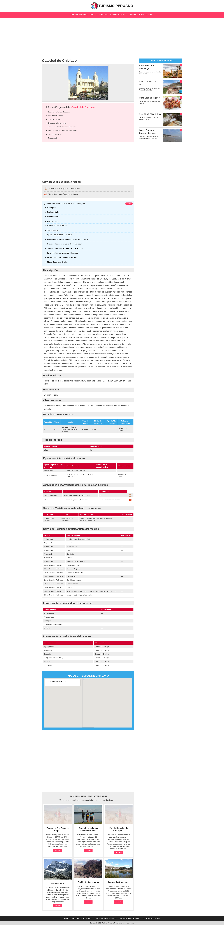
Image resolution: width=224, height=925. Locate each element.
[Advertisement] (112, 34)
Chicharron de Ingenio (149, 98)
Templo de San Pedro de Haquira (58, 829)
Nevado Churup (58, 883)
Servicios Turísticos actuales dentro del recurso (65, 244)
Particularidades (53, 212)
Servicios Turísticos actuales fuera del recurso (64, 248)
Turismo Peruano (115, 6)
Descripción (51, 208)
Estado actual (52, 217)
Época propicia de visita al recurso (60, 235)
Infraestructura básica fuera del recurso (62, 257)
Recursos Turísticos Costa (82, 14)
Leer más (58, 850)
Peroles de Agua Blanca (150, 114)
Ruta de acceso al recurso (57, 226)
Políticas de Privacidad (152, 918)
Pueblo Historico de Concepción (118, 829)
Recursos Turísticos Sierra (111, 14)
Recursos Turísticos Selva (141, 14)
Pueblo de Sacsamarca (88, 882)
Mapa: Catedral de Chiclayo (57, 262)
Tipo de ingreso (53, 230)
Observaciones (53, 221)
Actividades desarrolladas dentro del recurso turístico (67, 239)
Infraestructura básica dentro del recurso (62, 253)
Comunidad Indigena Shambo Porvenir (88, 829)
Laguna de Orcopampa (118, 882)
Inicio (66, 918)
